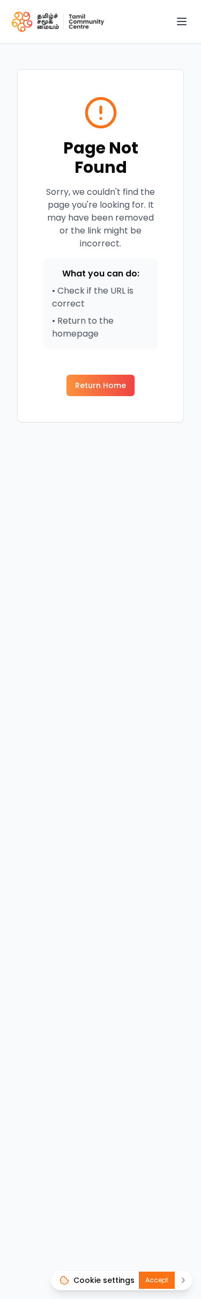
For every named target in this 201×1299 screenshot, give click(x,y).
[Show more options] (183, 1280)
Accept (156, 1280)
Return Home (100, 385)
